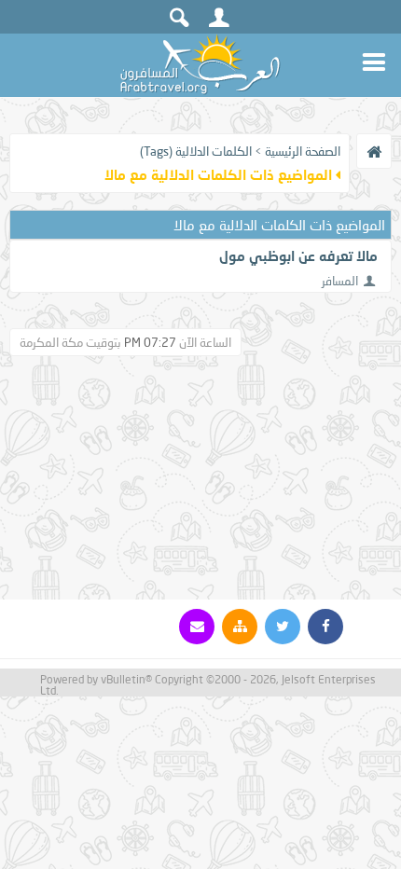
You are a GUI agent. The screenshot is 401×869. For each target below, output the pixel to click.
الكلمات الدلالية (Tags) (196, 151)
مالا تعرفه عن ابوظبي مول (298, 255)
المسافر (340, 280)
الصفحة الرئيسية (302, 151)
